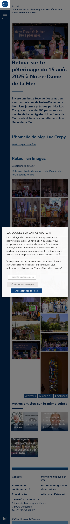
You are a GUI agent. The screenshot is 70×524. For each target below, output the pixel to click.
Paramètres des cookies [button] (22, 277)
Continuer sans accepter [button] (22, 284)
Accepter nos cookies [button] (26, 290)
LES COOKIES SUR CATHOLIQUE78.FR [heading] (29, 232)
